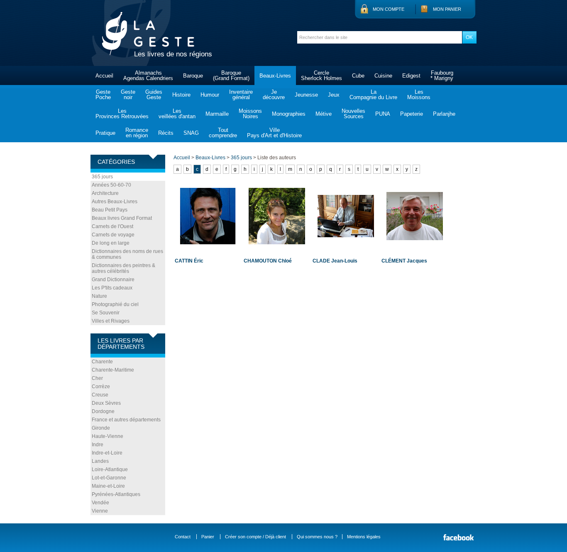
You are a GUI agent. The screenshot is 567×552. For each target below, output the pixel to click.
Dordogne (103, 411)
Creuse (100, 395)
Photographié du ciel (115, 304)
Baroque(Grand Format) (231, 75)
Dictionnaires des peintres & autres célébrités (123, 268)
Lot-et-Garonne (109, 478)
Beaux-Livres (275, 76)
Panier (207, 536)
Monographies (288, 114)
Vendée (100, 503)
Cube (358, 76)
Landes (100, 461)
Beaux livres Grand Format (122, 218)
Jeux (334, 95)
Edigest (411, 76)
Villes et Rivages (111, 321)
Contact (183, 536)
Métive (323, 114)
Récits (166, 133)
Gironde (101, 428)
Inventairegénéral (241, 94)
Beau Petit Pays (109, 210)
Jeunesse (306, 95)
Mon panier (447, 9)
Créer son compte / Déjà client (255, 536)
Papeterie (411, 114)
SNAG (191, 133)
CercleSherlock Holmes (321, 75)
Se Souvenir (106, 313)
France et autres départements (126, 420)
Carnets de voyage (113, 235)
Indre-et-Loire (107, 453)
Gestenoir (128, 94)
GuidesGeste (153, 94)
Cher (97, 378)
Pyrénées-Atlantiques (116, 494)
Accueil (104, 76)
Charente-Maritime (113, 370)
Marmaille (217, 114)
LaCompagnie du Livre (373, 94)
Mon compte (388, 9)
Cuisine (383, 76)
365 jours (102, 177)
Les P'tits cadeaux (112, 288)
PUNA (382, 114)
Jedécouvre (274, 94)
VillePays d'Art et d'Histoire (274, 133)
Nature (99, 296)
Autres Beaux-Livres (114, 201)
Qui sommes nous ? (317, 536)
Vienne (100, 511)
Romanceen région (136, 133)
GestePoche (103, 94)
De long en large (111, 243)
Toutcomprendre (223, 133)
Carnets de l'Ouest (112, 226)
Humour (209, 95)
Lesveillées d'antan (177, 113)
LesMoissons (418, 94)
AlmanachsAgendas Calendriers (148, 75)
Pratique (105, 133)
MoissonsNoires (250, 113)
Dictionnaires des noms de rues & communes (127, 254)
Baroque (193, 76)
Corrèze (101, 386)
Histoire (181, 95)
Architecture (105, 193)
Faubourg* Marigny (441, 75)
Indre (97, 444)
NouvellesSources (353, 113)
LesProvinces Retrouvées (122, 113)
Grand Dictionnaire (113, 279)
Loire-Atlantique (110, 469)
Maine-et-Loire (108, 486)
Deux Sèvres (106, 403)
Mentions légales (364, 536)
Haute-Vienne (107, 436)
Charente (102, 362)
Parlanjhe (444, 114)
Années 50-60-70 (111, 185)
